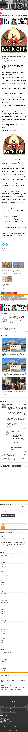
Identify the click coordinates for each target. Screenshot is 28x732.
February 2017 (4, 644)
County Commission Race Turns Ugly (16, 687)
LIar (19, 297)
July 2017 (3, 633)
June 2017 (3, 636)
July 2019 (3, 580)
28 (2, 711)
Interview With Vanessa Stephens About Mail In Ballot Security (13, 535)
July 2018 (3, 607)
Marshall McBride (5, 299)
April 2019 (3, 586)
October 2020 (4, 555)
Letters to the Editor (6, 663)
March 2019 (3, 589)
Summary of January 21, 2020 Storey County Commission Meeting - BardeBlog (13, 459)
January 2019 (3, 593)
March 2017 (3, 642)
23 (10, 710)
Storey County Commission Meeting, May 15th (9, 328)
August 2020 (3, 560)
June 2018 (3, 609)
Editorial (4, 659)
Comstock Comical (5, 297)
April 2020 (3, 566)
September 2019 (4, 575)
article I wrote (18, 174)
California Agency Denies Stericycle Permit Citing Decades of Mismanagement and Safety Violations (14, 373)
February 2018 (4, 618)
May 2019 (3, 584)
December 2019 (4, 573)
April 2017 (3, 640)
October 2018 (4, 600)
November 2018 (4, 598)
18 (17, 708)
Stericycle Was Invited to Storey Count (10, 12)
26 (21, 710)
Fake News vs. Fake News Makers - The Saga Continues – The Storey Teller (13, 455)
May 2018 (3, 611)
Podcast (4, 668)
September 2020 (4, 557)
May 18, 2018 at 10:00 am (21, 431)
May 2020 (3, 564)
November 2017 (4, 624)
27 (25, 710)
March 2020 (3, 569)
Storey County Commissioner (7, 300)
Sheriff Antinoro (22, 299)
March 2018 (3, 615)
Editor (12, 431)
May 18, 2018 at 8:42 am (22, 404)
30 (10, 711)
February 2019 (4, 591)
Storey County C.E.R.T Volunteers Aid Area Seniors (19, 332)
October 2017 (4, 627)
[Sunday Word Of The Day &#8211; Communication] (7, 265)
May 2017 (3, 638)
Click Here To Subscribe (8, 515)
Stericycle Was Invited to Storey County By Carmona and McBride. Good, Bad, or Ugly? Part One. (13, 354)
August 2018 (3, 604)
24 (14, 710)
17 (14, 708)
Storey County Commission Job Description (16, 270)
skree (21, 97)
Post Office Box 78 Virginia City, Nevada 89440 (5, 719)
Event (3, 661)
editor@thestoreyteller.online (6, 721)
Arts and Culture (5, 652)
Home (2, 15)
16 (10, 708)
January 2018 (3, 620)
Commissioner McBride (19, 296)
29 (6, 711)
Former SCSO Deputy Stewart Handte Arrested (16, 678)
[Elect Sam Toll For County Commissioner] (14, 21)
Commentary (5, 654)
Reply (25, 428)
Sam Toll (4, 60)
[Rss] (14, 728)
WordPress (12, 726)
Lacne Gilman (14, 297)
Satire (3, 670)
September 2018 (4, 602)
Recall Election (14, 299)
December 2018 (4, 595)
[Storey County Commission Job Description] (18, 265)
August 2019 (3, 578)
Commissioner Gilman (8, 296)
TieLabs (22, 726)
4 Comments (22, 60)
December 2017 (4, 622)
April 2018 (3, 613)
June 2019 (3, 582)
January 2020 (3, 571)
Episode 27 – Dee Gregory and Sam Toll (9, 542)
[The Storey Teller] (14, 5)
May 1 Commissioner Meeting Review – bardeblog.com (6, 284)
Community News (5, 657)
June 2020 (3, 562)
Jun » (4, 713)
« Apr (1, 713)
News (5, 15)
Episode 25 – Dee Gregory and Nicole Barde (10, 548)
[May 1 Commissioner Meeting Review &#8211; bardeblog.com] (7, 279)
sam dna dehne (4, 683)
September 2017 (4, 629)
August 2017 (3, 631)
